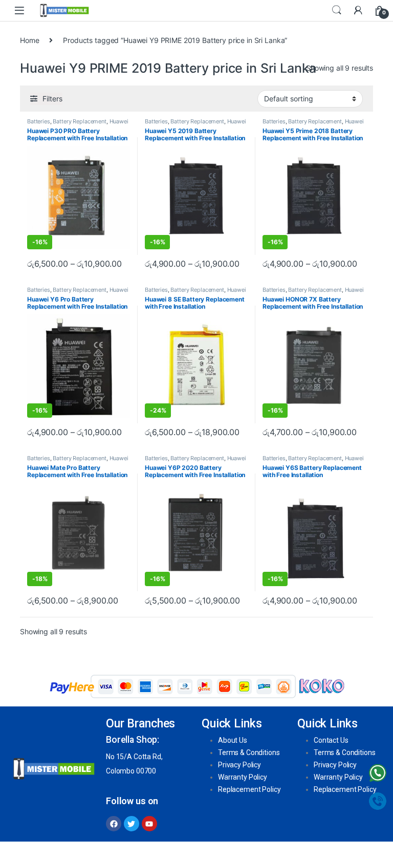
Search (336, 10)
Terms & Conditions (248, 752)
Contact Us (331, 740)
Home (29, 40)
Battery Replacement (79, 121)
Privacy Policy (239, 765)
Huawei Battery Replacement (77, 124)
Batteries (38, 121)
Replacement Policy (249, 789)
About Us (232, 740)
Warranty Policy (242, 777)
